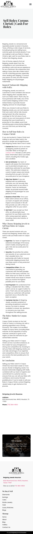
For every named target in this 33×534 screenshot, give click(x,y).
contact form (10, 153)
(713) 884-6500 (12, 405)
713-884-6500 (20, 486)
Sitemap (5, 514)
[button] (30, 4)
